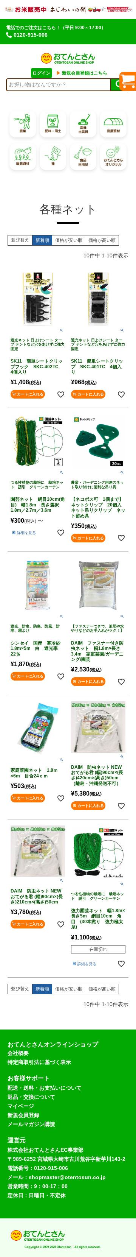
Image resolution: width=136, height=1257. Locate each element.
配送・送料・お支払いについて (45, 1088)
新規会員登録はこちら (81, 73)
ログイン (41, 73)
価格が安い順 (68, 240)
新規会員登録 (23, 1115)
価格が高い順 (102, 240)
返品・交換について (31, 1097)
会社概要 (18, 1053)
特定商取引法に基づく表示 (39, 1062)
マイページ (21, 1106)
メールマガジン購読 (31, 1124)
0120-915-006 (31, 35)
